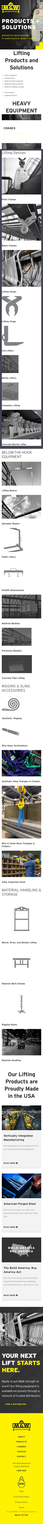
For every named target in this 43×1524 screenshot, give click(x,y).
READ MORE (9, 1163)
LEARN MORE (15, 138)
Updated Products (11, 95)
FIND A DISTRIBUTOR (15, 1404)
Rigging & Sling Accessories (14, 84)
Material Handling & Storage (14, 87)
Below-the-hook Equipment (14, 81)
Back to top (21, 1515)
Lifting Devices (10, 78)
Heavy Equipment (11, 75)
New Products (9, 92)
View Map (21, 1470)
